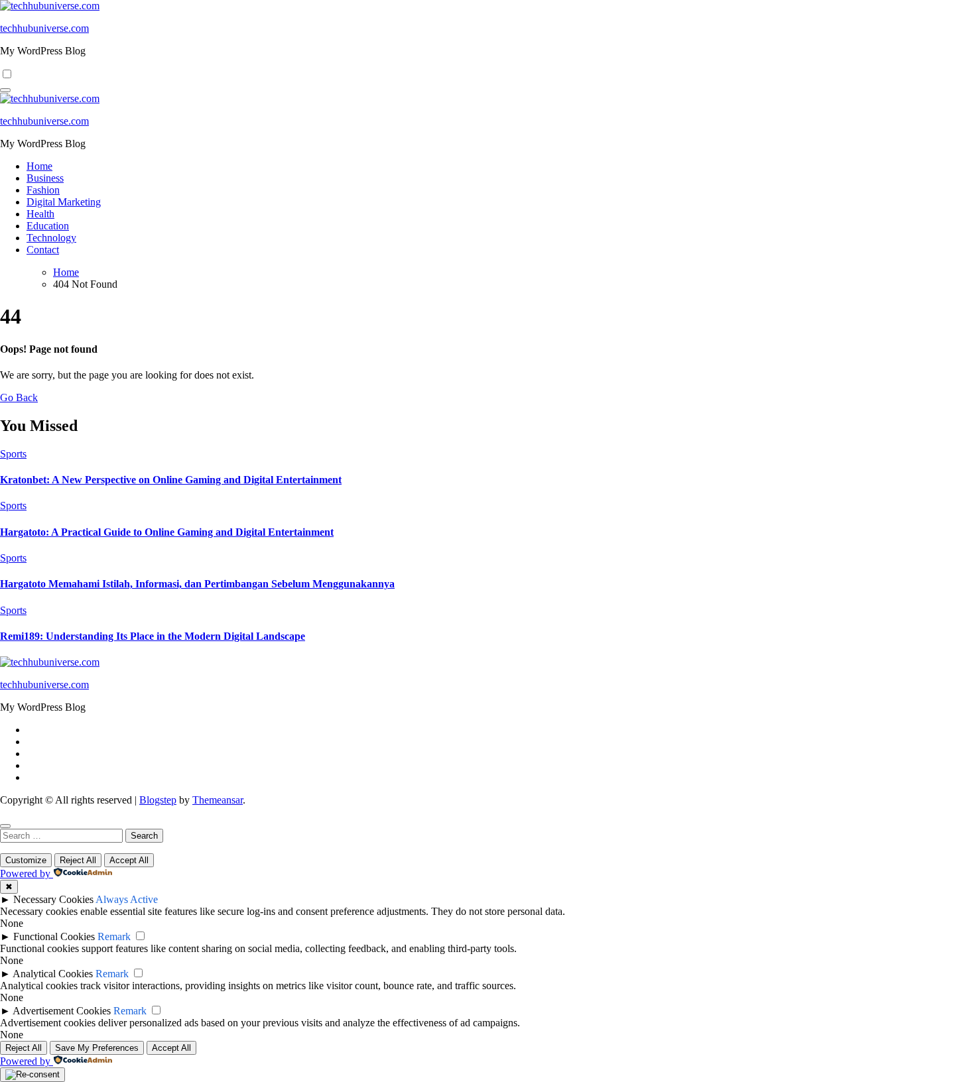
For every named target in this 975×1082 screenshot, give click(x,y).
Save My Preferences (97, 1048)
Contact (43, 249)
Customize (25, 860)
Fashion (43, 190)
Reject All (78, 860)
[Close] (5, 826)
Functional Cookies (54, 936)
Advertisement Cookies (62, 1010)
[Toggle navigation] (5, 90)
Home (39, 166)
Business (45, 178)
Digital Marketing (64, 202)
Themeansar (217, 800)
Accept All (129, 860)
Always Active (127, 899)
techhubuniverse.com (44, 28)
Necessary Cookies (53, 899)
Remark (114, 936)
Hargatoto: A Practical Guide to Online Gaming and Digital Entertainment (167, 532)
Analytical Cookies (53, 973)
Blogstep (157, 800)
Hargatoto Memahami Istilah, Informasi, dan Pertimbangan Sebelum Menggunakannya (197, 583)
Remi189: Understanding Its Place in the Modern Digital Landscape (152, 636)
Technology (51, 237)
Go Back (19, 397)
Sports (13, 453)
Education (48, 225)
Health (40, 213)
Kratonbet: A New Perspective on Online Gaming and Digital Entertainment (171, 479)
